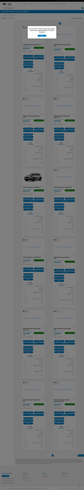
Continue (42, 35)
